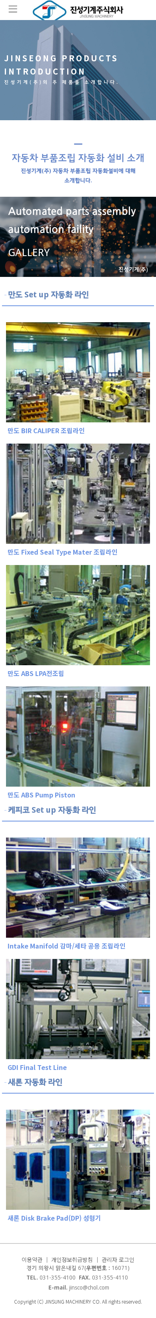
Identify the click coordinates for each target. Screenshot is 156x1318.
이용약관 (33, 1259)
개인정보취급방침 (72, 1259)
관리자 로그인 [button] (118, 1259)
